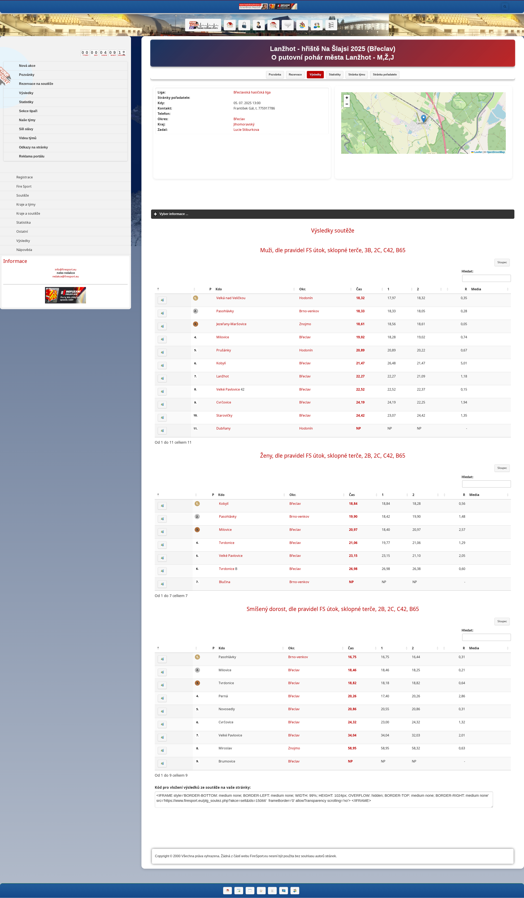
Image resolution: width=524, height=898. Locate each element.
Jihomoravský (244, 124)
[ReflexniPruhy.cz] (65, 295)
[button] (158, 289)
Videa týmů (27, 138)
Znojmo (305, 324)
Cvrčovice (223, 402)
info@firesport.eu (65, 269)
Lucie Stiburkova (246, 129)
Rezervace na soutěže (36, 83)
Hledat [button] (505, 6)
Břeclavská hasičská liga (252, 92)
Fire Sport (42, 186)
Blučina (224, 582)
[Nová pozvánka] (238, 890)
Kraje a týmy (44, 204)
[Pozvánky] (250, 890)
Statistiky (335, 74)
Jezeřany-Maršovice (231, 324)
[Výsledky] (272, 890)
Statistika (42, 222)
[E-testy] (302, 25)
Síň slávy (26, 129)
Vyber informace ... (192, 214)
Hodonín (306, 298)
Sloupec (502, 262)
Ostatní (41, 231)
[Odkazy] (273, 25)
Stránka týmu (356, 74)
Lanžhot (222, 376)
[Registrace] (259, 25)
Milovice (222, 337)
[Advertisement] (332, 194)
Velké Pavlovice (228, 389)
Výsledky (315, 74)
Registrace (24, 177)
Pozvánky (26, 74)
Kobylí (221, 363)
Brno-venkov (309, 311)
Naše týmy (27, 120)
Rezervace (295, 74)
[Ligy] (331, 25)
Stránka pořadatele (385, 74)
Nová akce (27, 65)
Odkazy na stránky (33, 147)
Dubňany (223, 428)
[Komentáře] (288, 25)
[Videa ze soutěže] (283, 890)
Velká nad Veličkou (230, 298)
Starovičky (224, 415)
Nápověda (43, 249)
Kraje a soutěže (47, 213)
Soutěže (41, 195)
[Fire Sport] (203, 25)
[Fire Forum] (317, 25)
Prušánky (223, 350)
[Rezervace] (261, 890)
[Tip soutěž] (294, 890)
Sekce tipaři (28, 111)
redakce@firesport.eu (65, 276)
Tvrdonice (226, 542)
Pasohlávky (225, 311)
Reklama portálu (31, 156)
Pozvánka (275, 74)
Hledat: (467, 271)
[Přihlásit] (244, 25)
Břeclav (239, 119)
